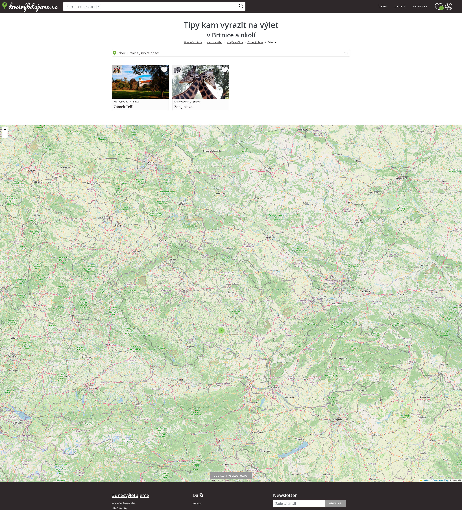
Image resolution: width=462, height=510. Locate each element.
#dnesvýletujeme (130, 495)
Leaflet (425, 480)
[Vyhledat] (241, 6)
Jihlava (136, 101)
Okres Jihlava (255, 42)
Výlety (400, 6)
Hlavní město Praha (123, 503)
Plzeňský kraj (119, 508)
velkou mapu (231, 475)
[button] (221, 330)
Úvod (383, 6)
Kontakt (420, 6)
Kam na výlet (214, 42)
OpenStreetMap (440, 480)
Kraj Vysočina (235, 42)
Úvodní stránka (193, 42)
